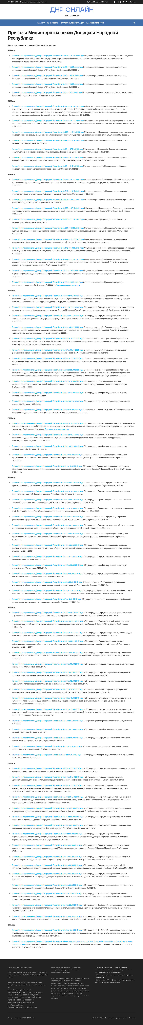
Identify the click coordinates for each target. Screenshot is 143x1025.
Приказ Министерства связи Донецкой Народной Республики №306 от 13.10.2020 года (47, 358)
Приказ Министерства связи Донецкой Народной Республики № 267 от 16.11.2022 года (48, 132)
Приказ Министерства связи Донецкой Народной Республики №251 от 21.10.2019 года (47, 446)
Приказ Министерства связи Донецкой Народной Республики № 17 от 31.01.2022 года (47, 166)
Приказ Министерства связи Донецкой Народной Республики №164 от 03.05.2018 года (47, 533)
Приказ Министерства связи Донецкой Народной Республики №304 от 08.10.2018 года (47, 499)
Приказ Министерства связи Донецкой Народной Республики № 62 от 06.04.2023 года (47, 75)
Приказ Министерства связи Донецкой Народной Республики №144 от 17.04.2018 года (47, 556)
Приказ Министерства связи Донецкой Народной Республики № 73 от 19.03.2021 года (47, 270)
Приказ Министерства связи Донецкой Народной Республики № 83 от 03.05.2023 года (47, 67)
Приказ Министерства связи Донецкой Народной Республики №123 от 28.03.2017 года (47, 737)
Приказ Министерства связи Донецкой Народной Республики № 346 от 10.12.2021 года (48, 191)
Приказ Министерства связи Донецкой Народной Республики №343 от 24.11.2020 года (47, 327)
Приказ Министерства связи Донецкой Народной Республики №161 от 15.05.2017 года (47, 709)
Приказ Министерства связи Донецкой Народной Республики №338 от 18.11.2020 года (47, 338)
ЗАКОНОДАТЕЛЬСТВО (95, 23)
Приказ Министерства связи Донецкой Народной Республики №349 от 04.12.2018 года (47, 482)
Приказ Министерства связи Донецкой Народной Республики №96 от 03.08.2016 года (47, 865)
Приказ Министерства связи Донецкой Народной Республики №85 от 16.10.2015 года (47, 930)
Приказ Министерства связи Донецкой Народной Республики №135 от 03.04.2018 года (47, 565)
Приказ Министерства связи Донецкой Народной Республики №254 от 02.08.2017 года (47, 672)
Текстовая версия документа (68, 285)
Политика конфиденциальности (30, 2)
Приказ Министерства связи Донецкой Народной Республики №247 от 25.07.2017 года (47, 689)
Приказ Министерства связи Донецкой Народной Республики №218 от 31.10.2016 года (47, 777)
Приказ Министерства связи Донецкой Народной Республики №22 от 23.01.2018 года (47, 582)
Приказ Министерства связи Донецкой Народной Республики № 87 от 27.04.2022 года (47, 149)
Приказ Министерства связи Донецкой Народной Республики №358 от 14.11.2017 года (47, 632)
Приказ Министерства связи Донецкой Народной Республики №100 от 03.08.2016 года (47, 825)
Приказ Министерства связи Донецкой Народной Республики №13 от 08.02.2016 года (47, 916)
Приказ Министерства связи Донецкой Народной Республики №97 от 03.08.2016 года (47, 856)
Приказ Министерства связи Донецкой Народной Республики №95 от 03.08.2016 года (47, 873)
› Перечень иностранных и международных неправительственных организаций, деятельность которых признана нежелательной (113, 969)
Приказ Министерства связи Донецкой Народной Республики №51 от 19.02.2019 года (47, 466)
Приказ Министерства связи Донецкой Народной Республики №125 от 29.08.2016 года (47, 808)
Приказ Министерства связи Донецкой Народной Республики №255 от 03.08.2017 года (47, 664)
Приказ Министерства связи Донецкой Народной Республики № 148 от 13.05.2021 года (48, 248)
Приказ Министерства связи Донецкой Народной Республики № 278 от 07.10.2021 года (48, 208)
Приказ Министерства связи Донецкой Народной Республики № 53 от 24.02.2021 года (47, 282)
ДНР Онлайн (31, 1018)
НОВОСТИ (54, 23)
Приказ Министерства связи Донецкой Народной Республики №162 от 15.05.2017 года (47, 698)
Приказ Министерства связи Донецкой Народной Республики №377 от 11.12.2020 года (47, 307)
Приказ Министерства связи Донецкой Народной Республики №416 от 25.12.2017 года (47, 612)
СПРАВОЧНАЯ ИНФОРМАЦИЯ (72, 23)
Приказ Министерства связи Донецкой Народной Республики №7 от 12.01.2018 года (46, 599)
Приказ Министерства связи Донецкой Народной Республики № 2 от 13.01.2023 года (47, 92)
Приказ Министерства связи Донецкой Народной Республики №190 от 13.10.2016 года (47, 785)
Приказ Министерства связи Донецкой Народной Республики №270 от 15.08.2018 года (47, 508)
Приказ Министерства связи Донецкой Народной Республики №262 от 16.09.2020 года (47, 381)
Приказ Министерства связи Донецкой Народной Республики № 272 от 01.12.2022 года (48, 120)
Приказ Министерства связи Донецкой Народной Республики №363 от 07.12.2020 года (47, 315)
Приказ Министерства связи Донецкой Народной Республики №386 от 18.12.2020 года (47, 295)
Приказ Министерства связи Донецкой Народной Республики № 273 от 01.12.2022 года (48, 106)
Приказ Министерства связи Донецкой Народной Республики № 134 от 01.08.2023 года (48, 55)
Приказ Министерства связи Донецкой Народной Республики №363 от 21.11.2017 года (47, 621)
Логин (133, 2)
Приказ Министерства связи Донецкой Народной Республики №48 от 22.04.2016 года (47, 893)
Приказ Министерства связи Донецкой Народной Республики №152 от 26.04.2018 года (47, 545)
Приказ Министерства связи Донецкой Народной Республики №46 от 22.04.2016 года (47, 905)
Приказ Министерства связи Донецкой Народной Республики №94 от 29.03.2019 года (47, 454)
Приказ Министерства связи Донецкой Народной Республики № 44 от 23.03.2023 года (47, 84)
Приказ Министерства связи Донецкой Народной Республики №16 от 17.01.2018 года (47, 590)
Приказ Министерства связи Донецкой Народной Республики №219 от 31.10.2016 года (47, 768)
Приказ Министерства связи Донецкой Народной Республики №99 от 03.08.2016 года (47, 833)
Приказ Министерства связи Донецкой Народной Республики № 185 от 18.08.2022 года (48, 140)
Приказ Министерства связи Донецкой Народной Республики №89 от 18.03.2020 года (47, 409)
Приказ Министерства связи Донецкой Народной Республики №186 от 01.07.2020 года (47, 401)
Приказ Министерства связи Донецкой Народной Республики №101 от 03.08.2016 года (47, 816)
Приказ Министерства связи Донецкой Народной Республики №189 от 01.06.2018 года (47, 525)
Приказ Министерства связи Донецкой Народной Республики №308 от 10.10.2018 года (47, 491)
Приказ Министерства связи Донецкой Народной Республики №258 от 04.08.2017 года (47, 652)
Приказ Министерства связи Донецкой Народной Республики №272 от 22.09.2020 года (47, 369)
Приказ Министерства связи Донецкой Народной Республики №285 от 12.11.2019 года (47, 434)
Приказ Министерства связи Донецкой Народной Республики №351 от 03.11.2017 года (47, 641)
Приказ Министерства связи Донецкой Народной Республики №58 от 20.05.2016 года (47, 885)
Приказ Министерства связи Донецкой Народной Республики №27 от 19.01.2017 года (47, 746)
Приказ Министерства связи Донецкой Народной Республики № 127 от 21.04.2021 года (48, 259)
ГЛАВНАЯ (41, 23)
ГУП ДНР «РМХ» (13, 2)
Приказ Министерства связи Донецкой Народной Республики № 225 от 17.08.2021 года (48, 219)
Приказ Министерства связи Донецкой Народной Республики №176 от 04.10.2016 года (47, 796)
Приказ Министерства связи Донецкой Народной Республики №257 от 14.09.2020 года (47, 392)
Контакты (44, 2)
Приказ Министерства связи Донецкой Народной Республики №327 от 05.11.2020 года (47, 350)
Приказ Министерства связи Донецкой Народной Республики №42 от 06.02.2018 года (47, 573)
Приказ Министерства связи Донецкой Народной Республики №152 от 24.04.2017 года (47, 720)
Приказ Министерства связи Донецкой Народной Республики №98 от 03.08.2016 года (47, 845)
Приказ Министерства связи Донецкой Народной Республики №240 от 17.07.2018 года (47, 516)
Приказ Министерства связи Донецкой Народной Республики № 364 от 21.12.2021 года (48, 179)
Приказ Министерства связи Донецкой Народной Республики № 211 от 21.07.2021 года (48, 239)
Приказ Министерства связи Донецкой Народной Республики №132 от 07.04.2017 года (47, 729)
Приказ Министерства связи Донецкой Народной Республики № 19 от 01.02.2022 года (47, 157)
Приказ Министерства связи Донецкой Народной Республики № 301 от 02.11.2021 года (48, 199)
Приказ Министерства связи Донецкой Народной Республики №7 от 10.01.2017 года (46, 754)
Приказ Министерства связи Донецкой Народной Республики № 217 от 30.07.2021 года (48, 228)
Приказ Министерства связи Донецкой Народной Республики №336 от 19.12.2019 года (47, 423)
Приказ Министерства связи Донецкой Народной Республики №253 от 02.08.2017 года (47, 681)
